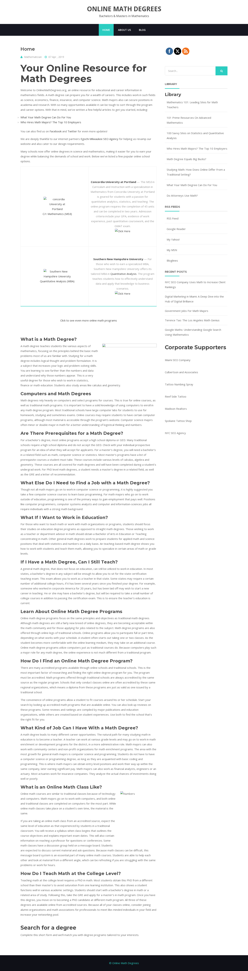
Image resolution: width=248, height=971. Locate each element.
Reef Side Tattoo (175, 396)
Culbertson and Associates (181, 372)
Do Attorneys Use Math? (182, 195)
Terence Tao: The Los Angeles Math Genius (192, 320)
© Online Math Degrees (124, 963)
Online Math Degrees (124, 9)
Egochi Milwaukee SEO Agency (99, 139)
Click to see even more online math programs (88, 320)
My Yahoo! (173, 239)
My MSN (172, 250)
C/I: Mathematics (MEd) (57, 214)
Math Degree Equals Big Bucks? (186, 159)
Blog (142, 30)
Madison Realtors (176, 408)
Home (106, 30)
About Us (124, 30)
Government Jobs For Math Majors (186, 311)
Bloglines (172, 260)
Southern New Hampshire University (118, 259)
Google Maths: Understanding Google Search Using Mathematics (193, 332)
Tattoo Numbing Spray (179, 384)
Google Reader (176, 229)
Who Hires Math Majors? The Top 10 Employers (51, 122)
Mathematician (33, 57)
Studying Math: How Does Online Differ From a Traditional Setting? (196, 172)
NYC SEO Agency (175, 433)
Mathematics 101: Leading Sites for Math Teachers (192, 104)
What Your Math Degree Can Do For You (46, 117)
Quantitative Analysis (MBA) (57, 281)
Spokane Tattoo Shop (178, 421)
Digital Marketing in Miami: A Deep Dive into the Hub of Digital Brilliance (194, 299)
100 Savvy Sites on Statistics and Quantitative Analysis (195, 135)
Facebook (56, 131)
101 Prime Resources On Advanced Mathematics (189, 120)
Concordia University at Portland (113, 182)
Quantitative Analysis (123, 274)
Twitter (72, 131)
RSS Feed (172, 218)
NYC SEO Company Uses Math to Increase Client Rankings (195, 284)
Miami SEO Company (177, 360)
